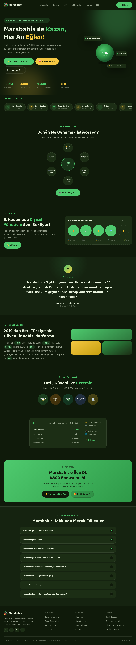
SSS (97, 5)
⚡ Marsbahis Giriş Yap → (18, 61)
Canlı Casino (80, 621)
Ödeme (88, 5)
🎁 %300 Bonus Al (47, 61)
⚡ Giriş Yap (124, 5)
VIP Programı (50, 625)
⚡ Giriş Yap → (91, 440)
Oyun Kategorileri (52, 617)
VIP (65, 5)
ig (11, 630)
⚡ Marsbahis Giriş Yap (55, 494)
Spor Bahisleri (81, 625)
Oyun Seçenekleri (52, 621)
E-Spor (78, 629)
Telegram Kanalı (113, 621)
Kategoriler (44, 5)
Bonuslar (48, 629)
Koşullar (129, 641)
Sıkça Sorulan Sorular (115, 625)
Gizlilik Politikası (112, 629)
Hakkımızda (76, 5)
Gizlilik (122, 641)
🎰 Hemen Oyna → (68, 192)
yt (23, 630)
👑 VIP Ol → (12, 245)
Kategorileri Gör (14, 70)
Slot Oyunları (81, 617)
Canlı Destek (111, 617)
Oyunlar (56, 5)
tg (17, 630)
